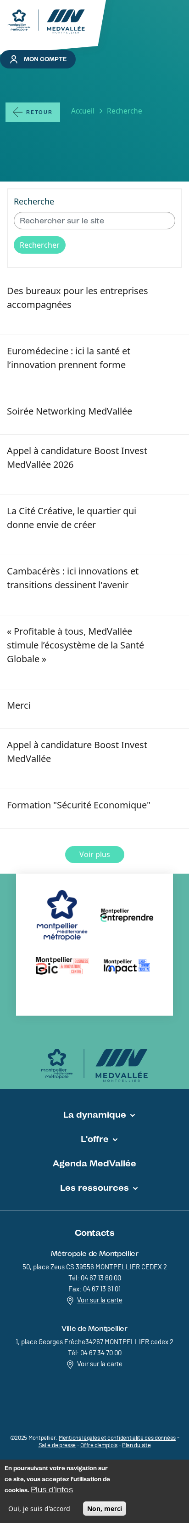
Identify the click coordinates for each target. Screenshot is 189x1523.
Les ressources (94, 1187)
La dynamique (94, 1114)
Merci (19, 705)
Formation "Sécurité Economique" (78, 805)
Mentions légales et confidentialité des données (117, 1438)
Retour (39, 112)
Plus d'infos (52, 1489)
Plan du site (136, 1446)
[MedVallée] (46, 21)
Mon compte (45, 59)
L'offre (95, 1138)
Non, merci (104, 1508)
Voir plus (94, 854)
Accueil (82, 111)
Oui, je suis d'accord (39, 1508)
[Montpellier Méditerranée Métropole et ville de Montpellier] (94, 1065)
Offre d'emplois (98, 1446)
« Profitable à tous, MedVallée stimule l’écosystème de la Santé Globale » (75, 645)
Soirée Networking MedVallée (69, 411)
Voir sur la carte (99, 1300)
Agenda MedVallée (94, 1163)
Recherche (34, 201)
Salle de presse (57, 1446)
